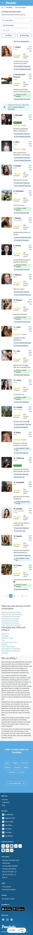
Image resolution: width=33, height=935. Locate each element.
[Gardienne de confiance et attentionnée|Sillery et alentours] (16, 548)
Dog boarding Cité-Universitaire (11, 612)
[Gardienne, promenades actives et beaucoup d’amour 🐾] (16, 87)
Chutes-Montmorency (8, 646)
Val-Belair (4, 644)
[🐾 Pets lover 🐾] (16, 391)
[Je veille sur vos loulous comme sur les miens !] (16, 58)
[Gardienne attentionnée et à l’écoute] (16, 229)
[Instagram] (7, 919)
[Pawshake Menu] (2, 3)
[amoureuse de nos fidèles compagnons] (16, 493)
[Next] (26, 596)
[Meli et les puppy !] (16, 284)
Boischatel (4, 653)
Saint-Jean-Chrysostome (9, 642)
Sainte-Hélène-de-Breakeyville (10, 651)
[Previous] (7, 596)
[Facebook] (3, 919)
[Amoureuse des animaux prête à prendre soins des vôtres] (16, 468)
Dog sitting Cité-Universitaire (10, 619)
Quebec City (5, 634)
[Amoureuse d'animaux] (16, 310)
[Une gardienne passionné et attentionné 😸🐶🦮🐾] (16, 257)
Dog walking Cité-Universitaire (10, 616)
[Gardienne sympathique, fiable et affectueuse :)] (16, 126)
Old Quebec (5, 636)
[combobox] (16, 20)
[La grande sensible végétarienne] (16, 336)
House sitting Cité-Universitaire (11, 625)
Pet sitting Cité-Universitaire (10, 623)
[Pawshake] (10, 3)
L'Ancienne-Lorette (7, 638)
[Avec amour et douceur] (16, 175)
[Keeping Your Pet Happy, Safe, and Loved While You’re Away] (16, 362)
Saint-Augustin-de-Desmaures (10, 649)
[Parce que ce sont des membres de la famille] (16, 442)
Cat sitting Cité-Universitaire (10, 621)
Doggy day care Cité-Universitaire (11, 614)
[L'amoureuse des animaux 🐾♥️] (16, 577)
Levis (3, 640)
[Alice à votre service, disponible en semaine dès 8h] (16, 151)
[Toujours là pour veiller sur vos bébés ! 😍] (16, 519)
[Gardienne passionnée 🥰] (16, 417)
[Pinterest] (11, 919)
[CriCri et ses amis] (16, 201)
